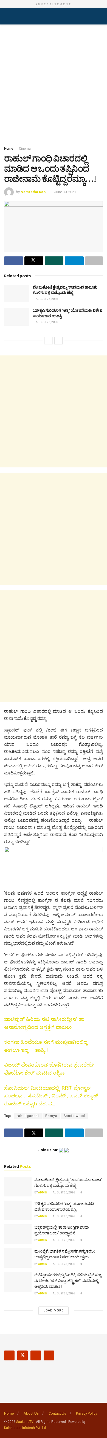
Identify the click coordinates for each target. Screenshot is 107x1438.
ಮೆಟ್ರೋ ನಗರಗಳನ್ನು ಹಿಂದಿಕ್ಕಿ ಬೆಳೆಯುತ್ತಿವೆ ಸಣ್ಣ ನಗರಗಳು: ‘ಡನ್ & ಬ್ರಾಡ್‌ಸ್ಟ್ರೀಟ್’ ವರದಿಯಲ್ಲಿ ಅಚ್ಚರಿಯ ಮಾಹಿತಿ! (67, 1280)
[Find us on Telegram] (49, 1355)
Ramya (51, 1116)
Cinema (25, 148)
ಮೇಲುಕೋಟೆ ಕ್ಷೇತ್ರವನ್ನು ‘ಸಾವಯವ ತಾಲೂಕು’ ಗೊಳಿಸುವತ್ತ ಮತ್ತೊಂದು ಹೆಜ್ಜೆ (65, 290)
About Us (31, 1413)
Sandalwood (74, 1116)
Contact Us (57, 1413)
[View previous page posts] (48, 340)
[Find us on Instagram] (35, 1355)
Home (8, 148)
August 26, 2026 (46, 298)
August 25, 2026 (63, 1264)
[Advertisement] (53, 83)
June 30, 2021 (65, 192)
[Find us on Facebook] (9, 1355)
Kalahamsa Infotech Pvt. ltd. (25, 1428)
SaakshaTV (24, 1422)
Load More (53, 1310)
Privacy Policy (86, 1413)
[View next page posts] (58, 340)
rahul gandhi (28, 1116)
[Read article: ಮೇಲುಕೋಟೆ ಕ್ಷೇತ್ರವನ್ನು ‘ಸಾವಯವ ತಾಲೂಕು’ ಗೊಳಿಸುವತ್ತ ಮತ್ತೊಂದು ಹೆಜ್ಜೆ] (16, 293)
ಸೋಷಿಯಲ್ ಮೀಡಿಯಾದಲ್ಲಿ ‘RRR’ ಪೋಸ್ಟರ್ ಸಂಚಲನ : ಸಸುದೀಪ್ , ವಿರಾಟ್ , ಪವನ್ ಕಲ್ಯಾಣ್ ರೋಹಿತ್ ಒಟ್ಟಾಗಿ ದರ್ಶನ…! (51, 1096)
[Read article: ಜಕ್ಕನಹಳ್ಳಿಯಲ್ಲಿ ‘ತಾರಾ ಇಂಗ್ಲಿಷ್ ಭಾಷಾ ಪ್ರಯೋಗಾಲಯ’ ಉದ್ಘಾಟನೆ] (18, 1234)
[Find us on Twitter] (22, 1355)
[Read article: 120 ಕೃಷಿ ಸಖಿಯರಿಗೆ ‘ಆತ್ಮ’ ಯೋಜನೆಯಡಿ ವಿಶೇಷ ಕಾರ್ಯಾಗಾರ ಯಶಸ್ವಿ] (16, 316)
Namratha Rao (33, 192)
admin (42, 1192)
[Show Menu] (6, 16)
